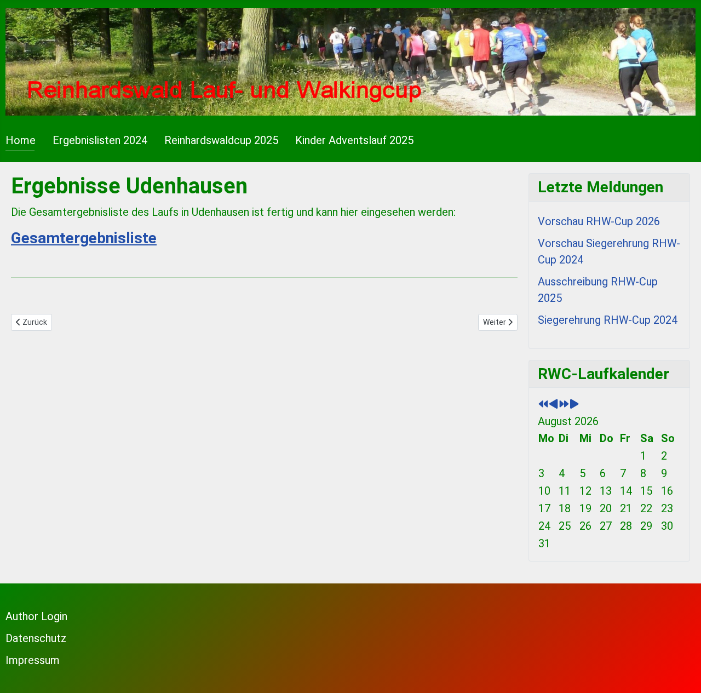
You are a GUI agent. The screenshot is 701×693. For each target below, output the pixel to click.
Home (20, 140)
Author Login (36, 616)
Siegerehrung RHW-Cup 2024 (607, 320)
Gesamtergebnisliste (84, 238)
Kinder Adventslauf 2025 (354, 140)
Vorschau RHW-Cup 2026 (599, 221)
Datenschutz (35, 638)
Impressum (32, 660)
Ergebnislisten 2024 (100, 140)
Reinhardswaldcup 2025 (221, 140)
